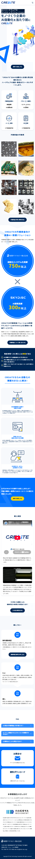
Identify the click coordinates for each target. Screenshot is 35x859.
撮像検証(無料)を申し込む (17, 654)
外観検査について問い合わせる (18, 342)
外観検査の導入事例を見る (18, 219)
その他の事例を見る (17, 610)
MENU (32, 3)
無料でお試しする (17, 66)
